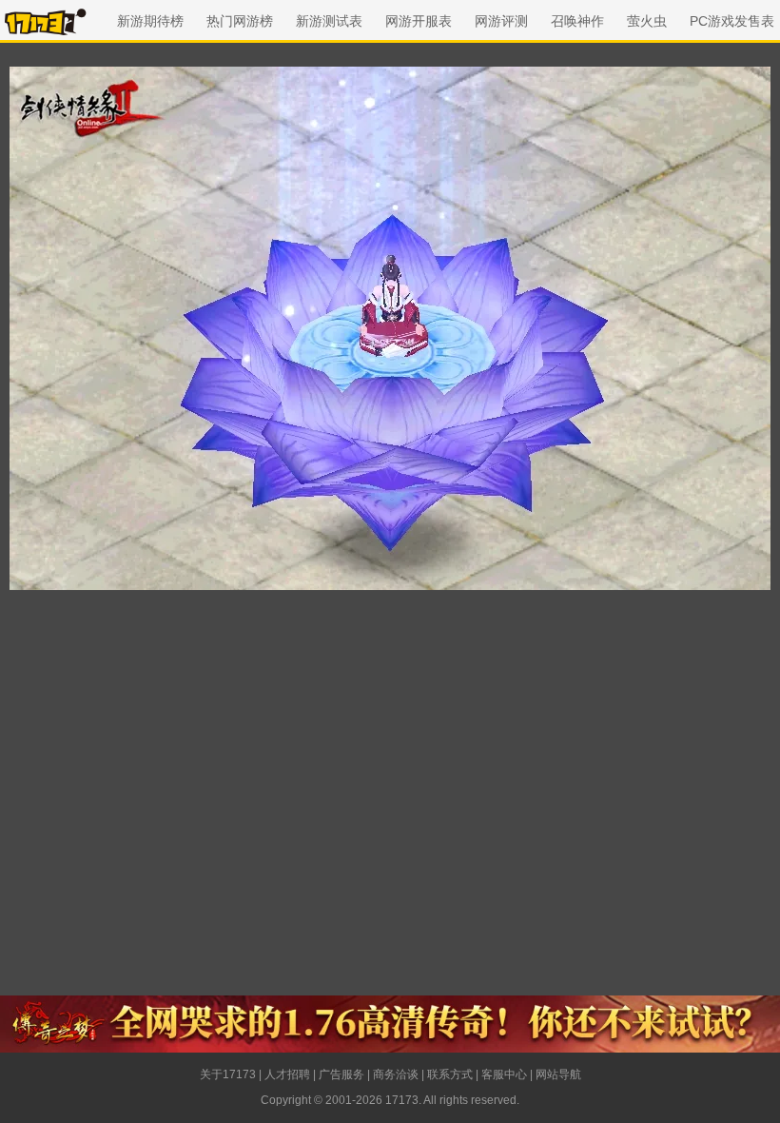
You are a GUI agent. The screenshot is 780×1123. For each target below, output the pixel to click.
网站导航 (558, 1074)
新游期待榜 (150, 21)
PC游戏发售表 (732, 21)
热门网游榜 (239, 21)
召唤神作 (577, 21)
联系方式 (450, 1074)
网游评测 (501, 21)
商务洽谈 (396, 1074)
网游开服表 (418, 21)
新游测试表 (329, 21)
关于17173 (228, 1074)
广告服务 (341, 1074)
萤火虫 (647, 21)
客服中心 (504, 1074)
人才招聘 (287, 1074)
